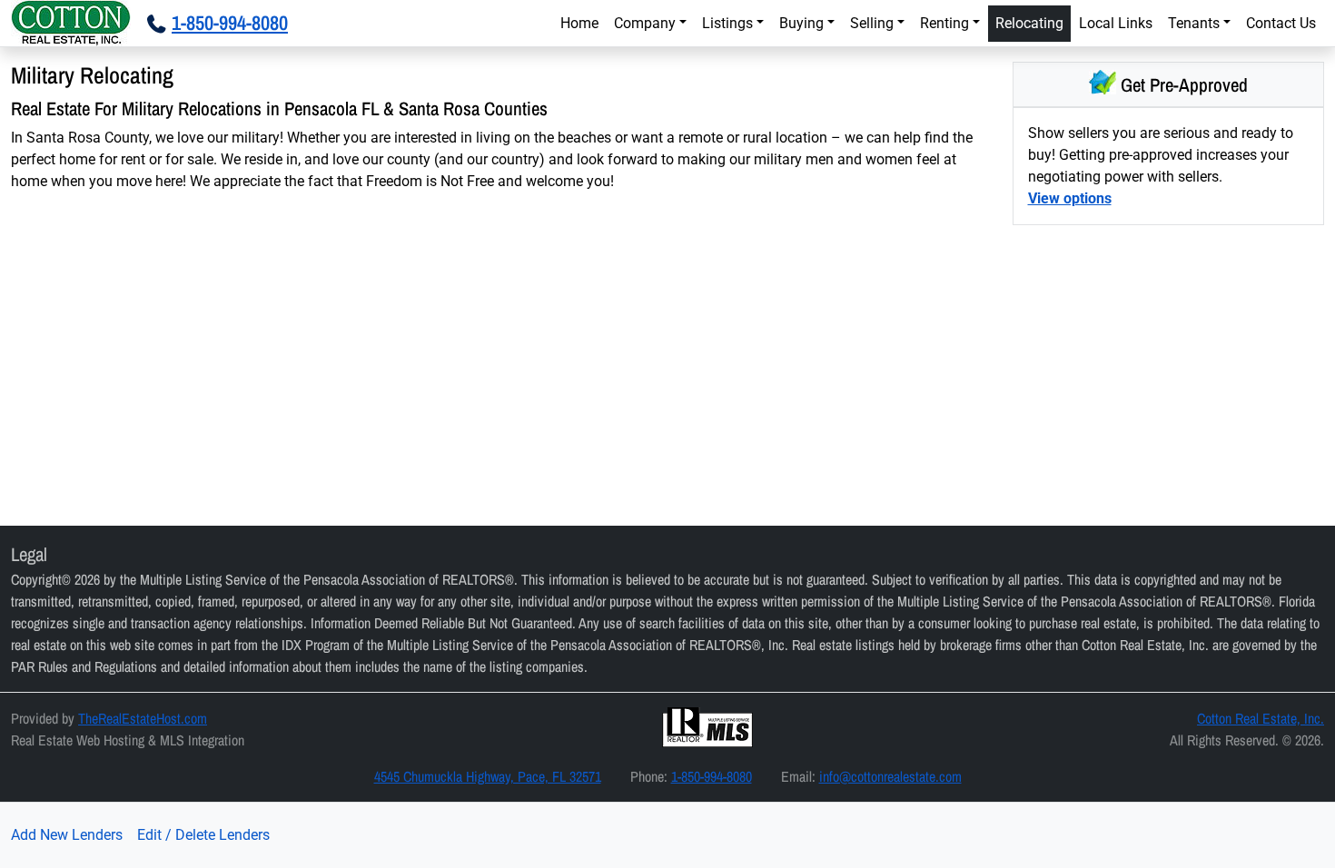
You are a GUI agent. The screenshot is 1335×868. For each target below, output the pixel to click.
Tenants (1194, 23)
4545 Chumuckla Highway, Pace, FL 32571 (487, 776)
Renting (944, 23)
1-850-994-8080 (711, 776)
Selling (872, 23)
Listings (727, 23)
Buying (801, 23)
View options (1070, 198)
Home (579, 23)
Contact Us (1281, 23)
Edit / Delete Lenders (203, 834)
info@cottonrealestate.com (890, 776)
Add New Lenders (67, 834)
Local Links (1115, 23)
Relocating (1029, 23)
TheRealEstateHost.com (142, 718)
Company (645, 23)
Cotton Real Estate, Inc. (1260, 718)
